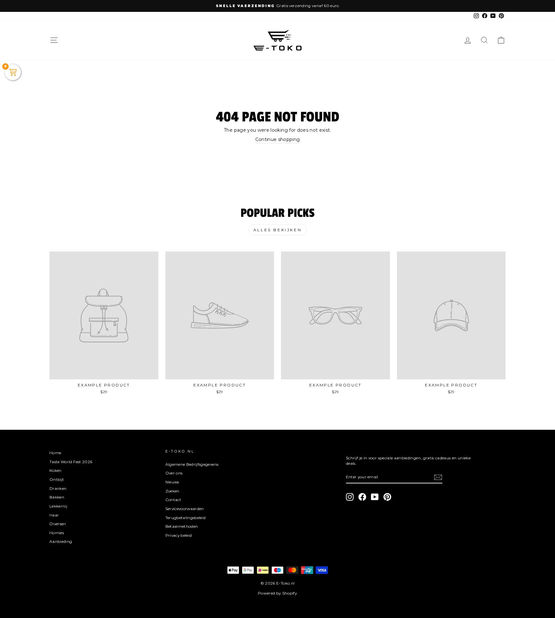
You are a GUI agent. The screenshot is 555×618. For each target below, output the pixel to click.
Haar (54, 515)
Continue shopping (277, 139)
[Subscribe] (438, 477)
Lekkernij (58, 506)
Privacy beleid (178, 535)
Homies (56, 532)
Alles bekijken (277, 229)
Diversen (57, 523)
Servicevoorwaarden (184, 508)
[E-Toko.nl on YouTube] (375, 497)
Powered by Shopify (277, 593)
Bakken (56, 497)
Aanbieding (60, 541)
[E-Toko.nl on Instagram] (350, 497)
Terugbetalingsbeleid (185, 517)
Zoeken (172, 491)
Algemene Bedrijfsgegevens (192, 464)
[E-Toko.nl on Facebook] (362, 497)
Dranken (57, 488)
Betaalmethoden (181, 526)
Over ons (174, 473)
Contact (173, 499)
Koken (55, 470)
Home (55, 452)
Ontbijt (56, 479)
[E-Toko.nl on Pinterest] (387, 497)
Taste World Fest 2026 (70, 461)
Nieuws (172, 482)
